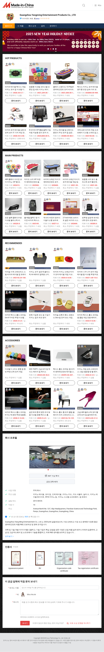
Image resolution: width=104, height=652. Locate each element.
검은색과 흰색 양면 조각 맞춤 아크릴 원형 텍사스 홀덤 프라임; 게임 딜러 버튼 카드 (39, 415)
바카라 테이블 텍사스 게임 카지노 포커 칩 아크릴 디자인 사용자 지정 (15, 89)
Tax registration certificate (88, 568)
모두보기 (8, 536)
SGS (26, 516)
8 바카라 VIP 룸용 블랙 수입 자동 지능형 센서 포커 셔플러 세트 (40, 132)
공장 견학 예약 (52, 481)
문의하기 (53, 26)
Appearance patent (15, 568)
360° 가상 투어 (53, 476)
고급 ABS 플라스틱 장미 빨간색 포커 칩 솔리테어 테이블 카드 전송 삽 (87, 415)
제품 (21, 26)
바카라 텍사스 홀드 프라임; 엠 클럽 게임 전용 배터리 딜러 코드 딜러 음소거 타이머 (88, 317)
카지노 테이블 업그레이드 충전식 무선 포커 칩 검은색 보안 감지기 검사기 (63, 132)
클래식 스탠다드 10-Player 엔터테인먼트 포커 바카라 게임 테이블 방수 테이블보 (63, 89)
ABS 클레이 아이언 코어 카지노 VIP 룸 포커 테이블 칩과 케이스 (13, 182)
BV (40, 568)
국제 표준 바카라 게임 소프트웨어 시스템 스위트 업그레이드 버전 (87, 132)
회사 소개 (32, 26)
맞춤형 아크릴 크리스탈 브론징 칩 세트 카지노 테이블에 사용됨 (39, 89)
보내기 (25, 623)
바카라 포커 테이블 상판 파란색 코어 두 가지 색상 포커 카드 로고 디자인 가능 (15, 132)
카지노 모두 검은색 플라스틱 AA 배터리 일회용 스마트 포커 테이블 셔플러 (40, 274)
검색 (43, 26)
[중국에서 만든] (18, 5)
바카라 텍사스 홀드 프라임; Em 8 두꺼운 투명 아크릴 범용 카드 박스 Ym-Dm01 (15, 317)
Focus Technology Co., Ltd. (55, 638)
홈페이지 (8, 26)
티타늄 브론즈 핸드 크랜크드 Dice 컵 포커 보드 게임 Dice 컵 (63, 317)
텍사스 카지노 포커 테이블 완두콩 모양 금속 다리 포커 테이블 (87, 89)
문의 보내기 (16, 101)
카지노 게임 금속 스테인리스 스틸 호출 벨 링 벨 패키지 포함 (88, 371)
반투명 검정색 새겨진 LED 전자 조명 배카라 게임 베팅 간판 (90, 220)
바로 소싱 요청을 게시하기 (78, 623)
